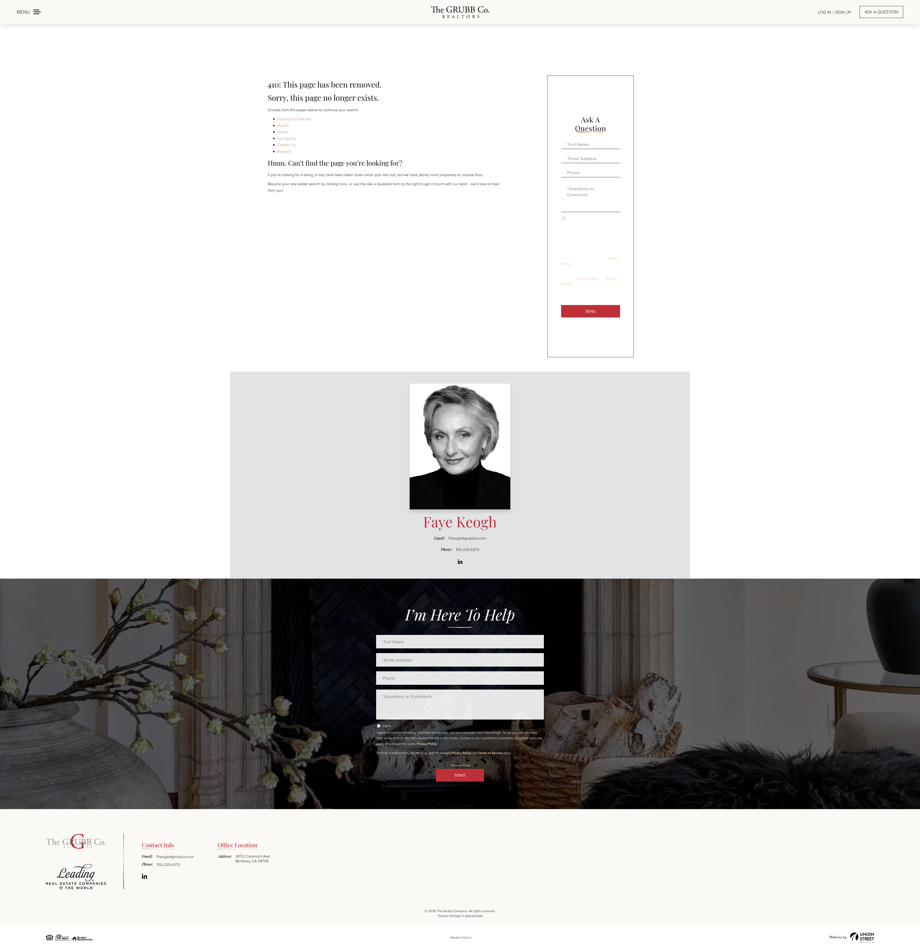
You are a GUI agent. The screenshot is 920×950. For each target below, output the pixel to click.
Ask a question (881, 12)
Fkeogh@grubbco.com (467, 538)
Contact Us (286, 144)
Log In (824, 12)
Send (590, 311)
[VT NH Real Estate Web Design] (851, 938)
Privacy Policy (588, 278)
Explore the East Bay (294, 118)
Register (284, 151)
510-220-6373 (467, 549)
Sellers (283, 131)
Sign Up (843, 12)
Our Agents (286, 138)
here (343, 184)
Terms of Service (490, 752)
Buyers (283, 125)
